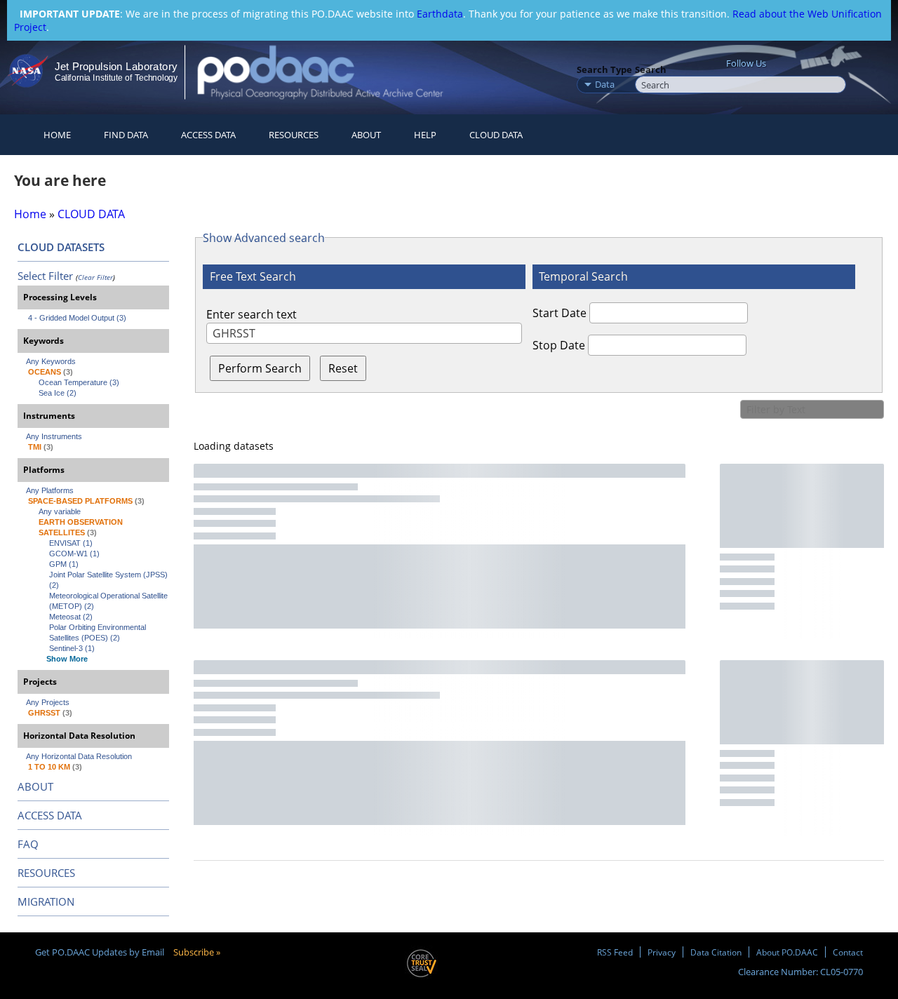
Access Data (208, 134)
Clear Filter (95, 277)
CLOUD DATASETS (61, 247)
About (366, 134)
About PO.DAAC (787, 952)
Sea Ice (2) (57, 393)
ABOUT (35, 786)
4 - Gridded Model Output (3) (77, 318)
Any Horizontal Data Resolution (79, 756)
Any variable (60, 511)
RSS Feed (615, 952)
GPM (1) (64, 564)
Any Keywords (51, 361)
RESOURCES (294, 134)
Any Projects (47, 702)
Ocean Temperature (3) (79, 382)
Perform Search (260, 368)
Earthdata (440, 13)
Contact (848, 952)
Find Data (126, 134)
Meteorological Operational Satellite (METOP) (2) (109, 600)
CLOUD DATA (496, 134)
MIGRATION (46, 901)
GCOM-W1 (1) (74, 553)
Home (57, 134)
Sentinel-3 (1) (72, 648)
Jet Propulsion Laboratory (116, 66)
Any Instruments (54, 436)
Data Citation (716, 952)
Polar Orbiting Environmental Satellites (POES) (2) (98, 632)
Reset (343, 368)
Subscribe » (196, 952)
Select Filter (45, 276)
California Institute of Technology (116, 78)
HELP (425, 134)
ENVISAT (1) (71, 543)
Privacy (662, 952)
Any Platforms (50, 490)
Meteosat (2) (71, 616)
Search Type (604, 69)
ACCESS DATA (50, 815)
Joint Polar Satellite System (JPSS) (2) (109, 579)
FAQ (28, 844)
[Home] (332, 72)
